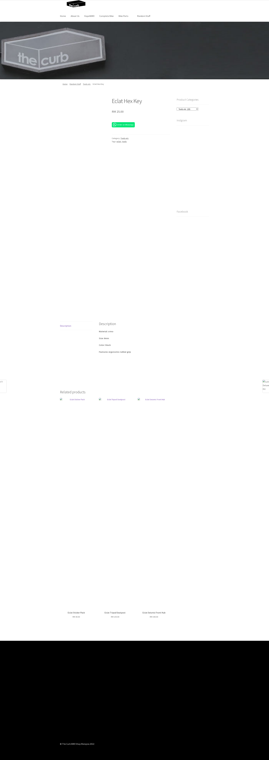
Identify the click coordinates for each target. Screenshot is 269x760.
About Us (75, 16)
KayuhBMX (89, 16)
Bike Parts (123, 16)
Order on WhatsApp (125, 124)
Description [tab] (65, 325)
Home (63, 16)
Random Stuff (143, 16)
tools (124, 141)
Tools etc (87, 84)
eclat (119, 141)
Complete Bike (106, 16)
